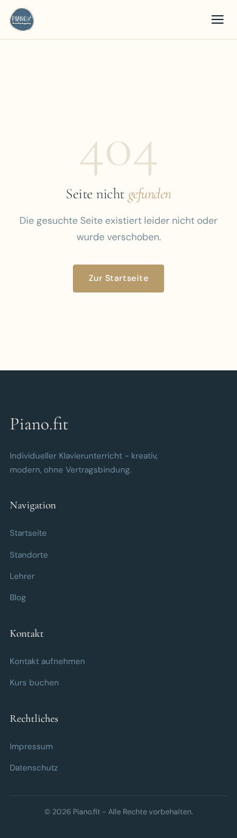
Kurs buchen (34, 682)
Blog (18, 597)
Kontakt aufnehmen (47, 661)
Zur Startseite (119, 277)
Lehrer (22, 576)
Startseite (28, 533)
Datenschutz (34, 768)
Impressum (31, 746)
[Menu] (217, 19)
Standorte (29, 555)
